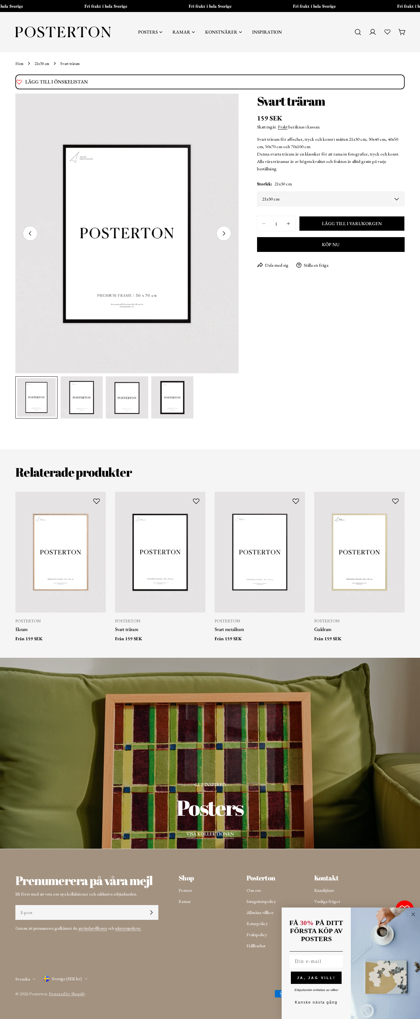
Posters (185, 890)
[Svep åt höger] (223, 233)
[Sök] (358, 32)
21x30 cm (41, 63)
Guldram (322, 629)
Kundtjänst (324, 890)
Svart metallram (229, 629)
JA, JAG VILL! (316, 978)
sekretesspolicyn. (128, 928)
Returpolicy (257, 923)
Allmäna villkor (260, 912)
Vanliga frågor (327, 901)
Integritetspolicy (261, 901)
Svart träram (126, 629)
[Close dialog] (413, 914)
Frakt (282, 127)
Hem (19, 63)
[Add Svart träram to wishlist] (196, 501)
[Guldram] (359, 552)
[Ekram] (60, 552)
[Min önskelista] (387, 32)
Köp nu (330, 244)
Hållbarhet (256, 945)
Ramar (185, 901)
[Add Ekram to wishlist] (96, 501)
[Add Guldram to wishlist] (395, 501)
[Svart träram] (160, 552)
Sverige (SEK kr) (67, 978)
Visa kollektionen (210, 834)
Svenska (22, 979)
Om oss (254, 890)
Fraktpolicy (257, 934)
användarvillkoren (92, 928)
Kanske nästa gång (316, 1002)
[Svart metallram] (260, 552)
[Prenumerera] (151, 912)
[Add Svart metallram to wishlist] (296, 501)
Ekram (21, 629)
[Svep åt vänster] (30, 233)
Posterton (38, 994)
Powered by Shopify (67, 994)
